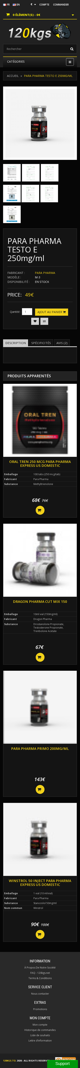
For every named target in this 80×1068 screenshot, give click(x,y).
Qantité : (15, 312)
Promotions (40, 1009)
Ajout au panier (50, 312)
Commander (61, 4)
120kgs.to (9, 1060)
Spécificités (41, 343)
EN (18, 4)
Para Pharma (45, 273)
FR (8, 4)
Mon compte (40, 1024)
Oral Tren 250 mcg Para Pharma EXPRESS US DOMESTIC (40, 463)
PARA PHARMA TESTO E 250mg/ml (48, 76)
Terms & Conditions (40, 978)
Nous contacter (40, 993)
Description (15, 343)
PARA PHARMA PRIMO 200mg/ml (40, 748)
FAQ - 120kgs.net (40, 973)
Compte (44, 4)
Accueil (13, 76)
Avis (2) (61, 343)
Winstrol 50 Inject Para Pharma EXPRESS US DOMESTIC (40, 882)
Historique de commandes (40, 1030)
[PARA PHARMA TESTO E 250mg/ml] (40, 123)
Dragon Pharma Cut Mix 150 (40, 601)
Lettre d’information (40, 1040)
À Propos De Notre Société (40, 967)
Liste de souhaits (40, 1035)
